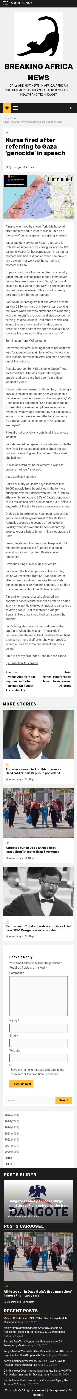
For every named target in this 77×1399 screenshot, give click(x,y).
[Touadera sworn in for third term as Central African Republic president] (38, 734)
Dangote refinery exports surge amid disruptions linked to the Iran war (38, 1205)
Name (14, 1020)
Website (14, 1050)
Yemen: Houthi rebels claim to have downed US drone (56, 679)
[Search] (71, 108)
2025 (8, 1121)
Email (14, 1035)
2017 (8, 1164)
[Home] (7, 108)
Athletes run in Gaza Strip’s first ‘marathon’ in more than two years (32, 849)
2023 (8, 1133)
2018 (8, 1158)
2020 (8, 1151)
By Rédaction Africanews (22, 663)
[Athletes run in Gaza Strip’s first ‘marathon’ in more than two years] (38, 813)
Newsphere (56, 1390)
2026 (8, 1115)
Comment (16, 973)
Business (13, 1194)
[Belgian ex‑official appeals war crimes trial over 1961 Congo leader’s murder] (38, 891)
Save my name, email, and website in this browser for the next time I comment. (37, 1072)
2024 (8, 1127)
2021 (8, 1145)
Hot (7, 132)
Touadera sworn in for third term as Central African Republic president (33, 771)
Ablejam (29, 167)
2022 (8, 1139)
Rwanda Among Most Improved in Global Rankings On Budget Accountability (20, 681)
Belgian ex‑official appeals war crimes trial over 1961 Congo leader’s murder (38, 928)
